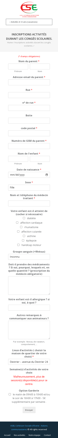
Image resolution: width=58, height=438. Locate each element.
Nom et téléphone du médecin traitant (29, 197)
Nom (40, 71)
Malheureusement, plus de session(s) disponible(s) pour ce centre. (29, 380)
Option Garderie (29, 390)
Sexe (29, 182)
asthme (31, 236)
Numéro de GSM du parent (29, 141)
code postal (29, 128)
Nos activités (19, 435)
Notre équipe (34, 435)
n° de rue (29, 102)
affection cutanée (31, 231)
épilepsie (31, 240)
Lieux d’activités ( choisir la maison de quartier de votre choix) (29, 353)
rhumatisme (31, 227)
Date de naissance (29, 169)
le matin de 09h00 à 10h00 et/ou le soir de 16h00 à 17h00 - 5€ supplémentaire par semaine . (31, 398)
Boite (29, 115)
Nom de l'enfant (29, 153)
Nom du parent (29, 61)
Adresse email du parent (29, 77)
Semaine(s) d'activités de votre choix (29, 371)
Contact (47, 435)
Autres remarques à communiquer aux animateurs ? (29, 317)
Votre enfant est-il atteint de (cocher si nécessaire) (29, 212)
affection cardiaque (31, 222)
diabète (31, 218)
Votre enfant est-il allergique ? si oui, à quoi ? (29, 301)
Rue (29, 90)
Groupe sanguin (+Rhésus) (29, 251)
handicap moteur (31, 245)
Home (10, 42)
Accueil (7, 435)
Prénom (18, 71)
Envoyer (29, 410)
